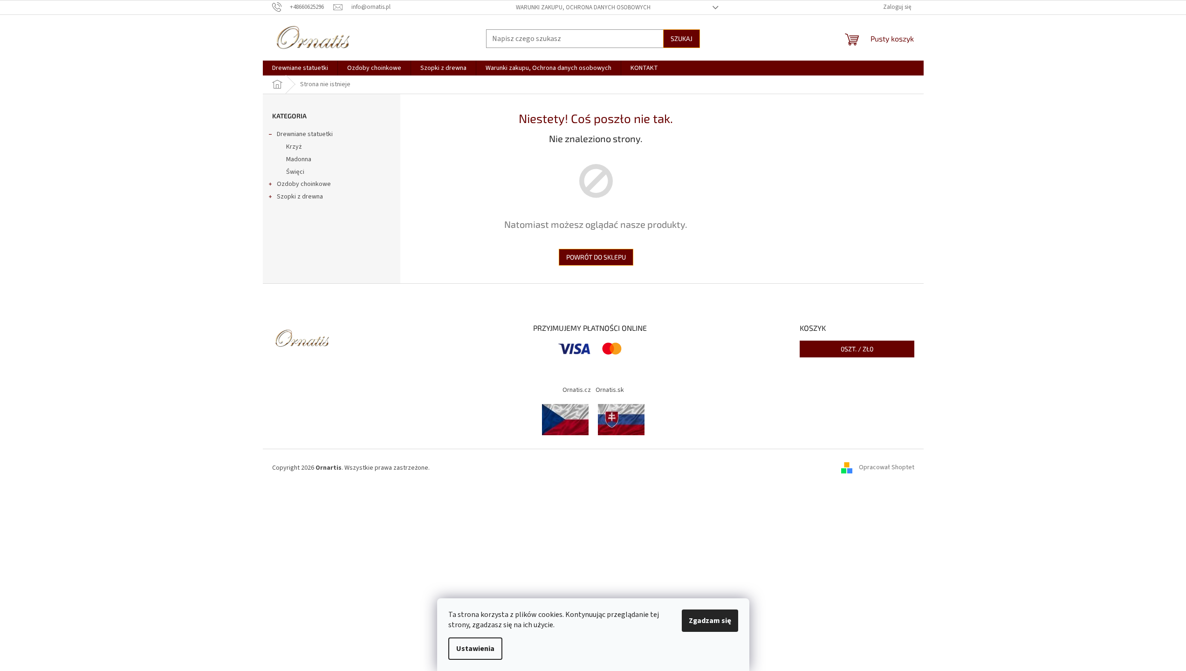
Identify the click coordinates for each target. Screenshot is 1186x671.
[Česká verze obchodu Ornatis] (565, 419)
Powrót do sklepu (596, 257)
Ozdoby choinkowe (304, 184)
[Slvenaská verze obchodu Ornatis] (621, 419)
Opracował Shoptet (886, 467)
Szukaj (681, 38)
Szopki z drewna (300, 196)
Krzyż (294, 146)
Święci (295, 172)
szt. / (857, 349)
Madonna (298, 159)
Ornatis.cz (576, 390)
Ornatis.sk (610, 390)
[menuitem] (300, 68)
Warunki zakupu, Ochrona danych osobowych (583, 7)
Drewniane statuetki (305, 134)
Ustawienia (475, 649)
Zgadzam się (710, 621)
